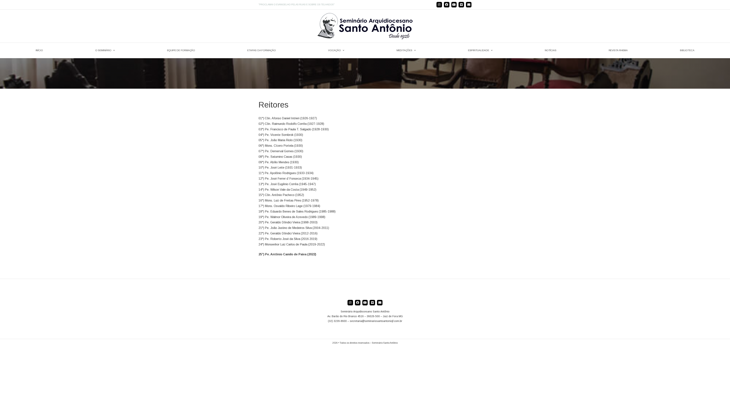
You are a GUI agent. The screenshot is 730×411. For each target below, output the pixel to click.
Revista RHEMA (618, 50)
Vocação (334, 50)
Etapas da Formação (261, 50)
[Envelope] (468, 4)
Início (39, 50)
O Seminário (103, 50)
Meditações (404, 50)
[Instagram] (439, 4)
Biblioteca (687, 50)
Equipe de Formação (181, 50)
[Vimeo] (461, 4)
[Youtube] (454, 4)
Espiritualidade (478, 50)
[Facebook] (446, 4)
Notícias (550, 50)
